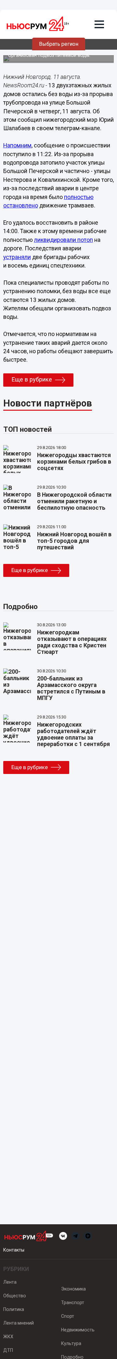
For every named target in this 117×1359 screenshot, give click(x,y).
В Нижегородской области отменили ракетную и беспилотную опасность (74, 501)
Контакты (13, 1250)
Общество (14, 1295)
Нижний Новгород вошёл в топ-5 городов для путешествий (74, 541)
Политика (13, 1309)
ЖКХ (8, 1336)
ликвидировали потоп (63, 240)
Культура (71, 1343)
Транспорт (72, 1302)
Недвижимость (78, 1329)
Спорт (67, 1316)
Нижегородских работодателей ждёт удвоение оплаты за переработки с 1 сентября (73, 734)
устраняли (17, 257)
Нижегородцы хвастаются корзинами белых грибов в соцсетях (74, 461)
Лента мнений (18, 1323)
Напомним (17, 145)
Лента (10, 1282)
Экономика (73, 1288)
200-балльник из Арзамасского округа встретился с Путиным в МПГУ (71, 688)
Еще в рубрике (31, 379)
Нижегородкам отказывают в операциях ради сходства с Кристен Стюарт (72, 642)
